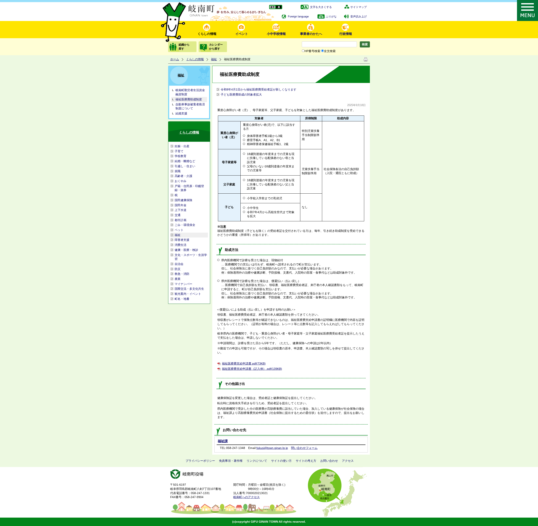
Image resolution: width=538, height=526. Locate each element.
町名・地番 (182, 298)
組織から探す (184, 46)
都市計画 (180, 220)
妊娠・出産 (182, 146)
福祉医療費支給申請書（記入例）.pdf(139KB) (252, 368)
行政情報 (345, 33)
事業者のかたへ (311, 33)
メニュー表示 (527, 10)
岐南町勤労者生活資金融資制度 (190, 92)
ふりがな (331, 16)
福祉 (214, 59)
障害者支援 (182, 239)
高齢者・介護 (183, 176)
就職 (178, 171)
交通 (178, 215)
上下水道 (180, 210)
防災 (178, 269)
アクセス (348, 460)
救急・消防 (182, 273)
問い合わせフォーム (304, 448)
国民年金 (180, 205)
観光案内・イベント (188, 293)
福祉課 (223, 441)
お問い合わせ (329, 460)
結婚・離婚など (185, 161)
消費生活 (180, 245)
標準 (272, 7)
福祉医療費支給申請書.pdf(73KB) (244, 363)
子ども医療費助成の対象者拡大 (241, 94)
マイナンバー (183, 284)
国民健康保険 (183, 200)
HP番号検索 (312, 51)
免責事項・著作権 (231, 460)
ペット (179, 230)
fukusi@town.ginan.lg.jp (272, 448)
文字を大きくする (321, 7)
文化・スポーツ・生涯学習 (191, 257)
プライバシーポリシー (200, 460)
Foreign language (298, 16)
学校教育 (180, 156)
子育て (179, 151)
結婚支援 (181, 113)
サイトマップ (358, 7)
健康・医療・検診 (186, 250)
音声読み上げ (358, 16)
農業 (178, 279)
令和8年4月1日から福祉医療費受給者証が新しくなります (258, 89)
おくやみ (180, 181)
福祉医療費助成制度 (188, 99)
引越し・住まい (185, 166)
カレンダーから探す (216, 46)
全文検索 (330, 51)
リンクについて (257, 460)
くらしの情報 (207, 33)
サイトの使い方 (281, 460)
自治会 (179, 264)
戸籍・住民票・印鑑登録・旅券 (189, 188)
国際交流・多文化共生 (189, 288)
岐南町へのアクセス (246, 497)
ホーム (174, 59)
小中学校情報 (276, 33)
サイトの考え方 (306, 460)
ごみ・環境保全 (185, 225)
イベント (241, 33)
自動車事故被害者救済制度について (190, 106)
